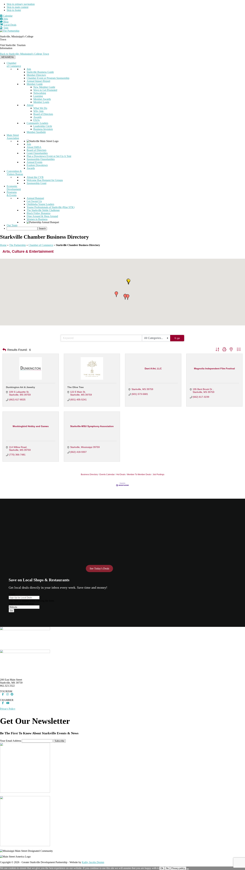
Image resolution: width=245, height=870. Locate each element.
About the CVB (35, 177)
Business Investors (43, 129)
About (30, 105)
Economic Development (14, 188)
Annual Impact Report (38, 81)
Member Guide (35, 84)
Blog (5, 21)
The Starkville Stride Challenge (43, 210)
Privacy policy (178, 868)
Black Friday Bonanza (38, 213)
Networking (39, 93)
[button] (127, 297)
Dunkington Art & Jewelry (20, 387)
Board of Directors (43, 114)
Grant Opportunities (37, 153)
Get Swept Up (34, 201)
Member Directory (36, 75)
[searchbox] (22, 228)
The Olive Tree (75, 387)
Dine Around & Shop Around (42, 216)
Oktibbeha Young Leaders (40, 204)
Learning (38, 96)
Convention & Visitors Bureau (15, 173)
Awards (37, 117)
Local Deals (9, 24)
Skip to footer (14, 10)
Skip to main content (17, 7)
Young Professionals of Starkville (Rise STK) (50, 207)
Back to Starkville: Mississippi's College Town (24, 53)
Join (5, 27)
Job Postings (158, 474)
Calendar (7, 15)
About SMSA (34, 147)
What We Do (40, 108)
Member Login (41, 102)
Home (3, 245)
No (167, 868)
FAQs (36, 120)
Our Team (12, 225)
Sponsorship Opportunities (41, 159)
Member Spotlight (36, 132)
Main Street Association (13, 137)
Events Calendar (107, 474)
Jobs (5, 18)
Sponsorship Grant (36, 183)
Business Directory (89, 474)
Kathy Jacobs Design (93, 862)
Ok (161, 868)
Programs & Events (12, 194)
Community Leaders (37, 123)
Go (11, 610)
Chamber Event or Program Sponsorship (48, 78)
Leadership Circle (42, 126)
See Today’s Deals (99, 568)
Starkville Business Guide (40, 72)
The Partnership (17, 245)
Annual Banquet (35, 198)
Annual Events (34, 162)
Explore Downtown (37, 165)
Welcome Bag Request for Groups (45, 180)
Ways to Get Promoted (45, 90)
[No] (187, 868)
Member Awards (42, 99)
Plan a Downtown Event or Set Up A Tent (49, 156)
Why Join (38, 111)
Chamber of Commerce (14, 64)
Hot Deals (120, 474)
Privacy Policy (7, 708)
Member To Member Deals (139, 474)
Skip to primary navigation (21, 4)
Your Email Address (10, 740)
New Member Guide (44, 87)
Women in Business (37, 219)
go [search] (178, 338)
